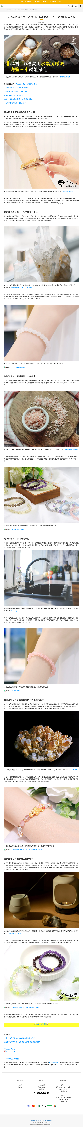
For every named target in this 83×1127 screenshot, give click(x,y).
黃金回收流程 (41, 1087)
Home (3, 10)
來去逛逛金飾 (10, 1049)
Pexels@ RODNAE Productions (21, 287)
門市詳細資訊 (63, 1091)
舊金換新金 (41, 1089)
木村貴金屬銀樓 (65, 77)
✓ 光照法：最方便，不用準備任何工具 (16, 88)
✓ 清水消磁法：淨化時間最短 (13, 95)
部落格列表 (8, 10)
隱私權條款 (44, 1120)
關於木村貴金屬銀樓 (12, 1059)
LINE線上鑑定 (53, 1062)
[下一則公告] (81, 2)
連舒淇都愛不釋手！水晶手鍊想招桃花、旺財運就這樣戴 (22, 1042)
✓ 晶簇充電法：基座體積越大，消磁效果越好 (18, 99)
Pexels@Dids (74, 770)
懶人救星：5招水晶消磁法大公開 (26, 84)
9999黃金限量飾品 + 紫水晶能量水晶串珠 (25, 1007)
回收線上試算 (41, 1085)
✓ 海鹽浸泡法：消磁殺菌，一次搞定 (15, 91)
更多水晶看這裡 (41, 1024)
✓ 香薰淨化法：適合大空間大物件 (15, 103)
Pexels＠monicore (71, 449)
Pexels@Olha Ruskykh (14, 933)
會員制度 (20, 1085)
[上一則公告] (2, 2)
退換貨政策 (49, 1120)
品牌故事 (33, 1120)
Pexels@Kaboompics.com (20, 611)
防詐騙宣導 (38, 1120)
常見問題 (20, 1087)
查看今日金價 (10, 1051)
